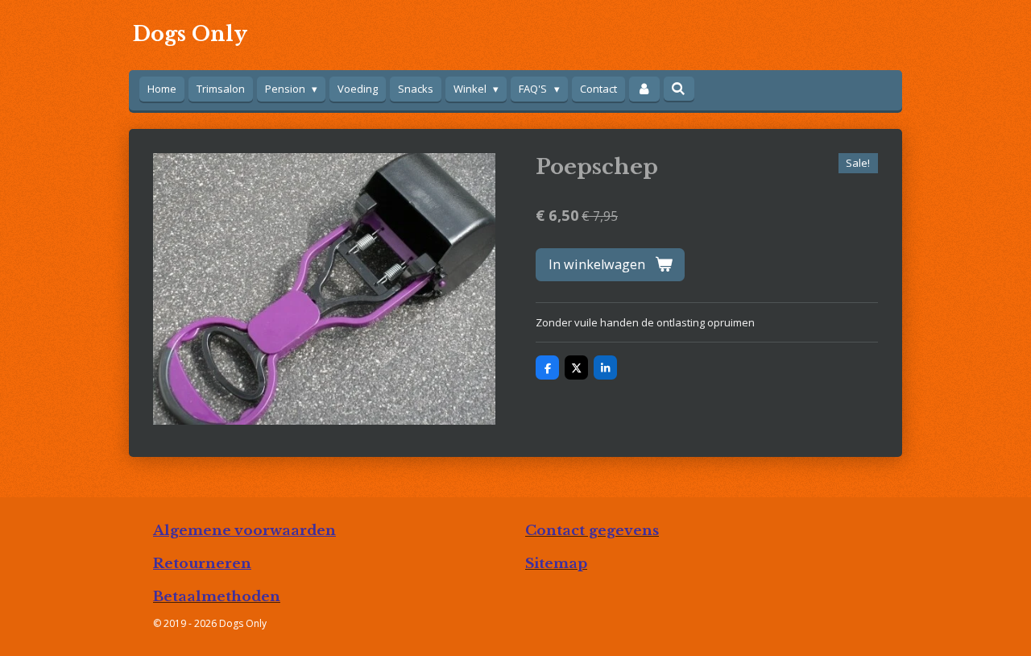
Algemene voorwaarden (244, 530)
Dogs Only (190, 34)
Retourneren (202, 563)
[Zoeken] (679, 89)
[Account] (644, 89)
